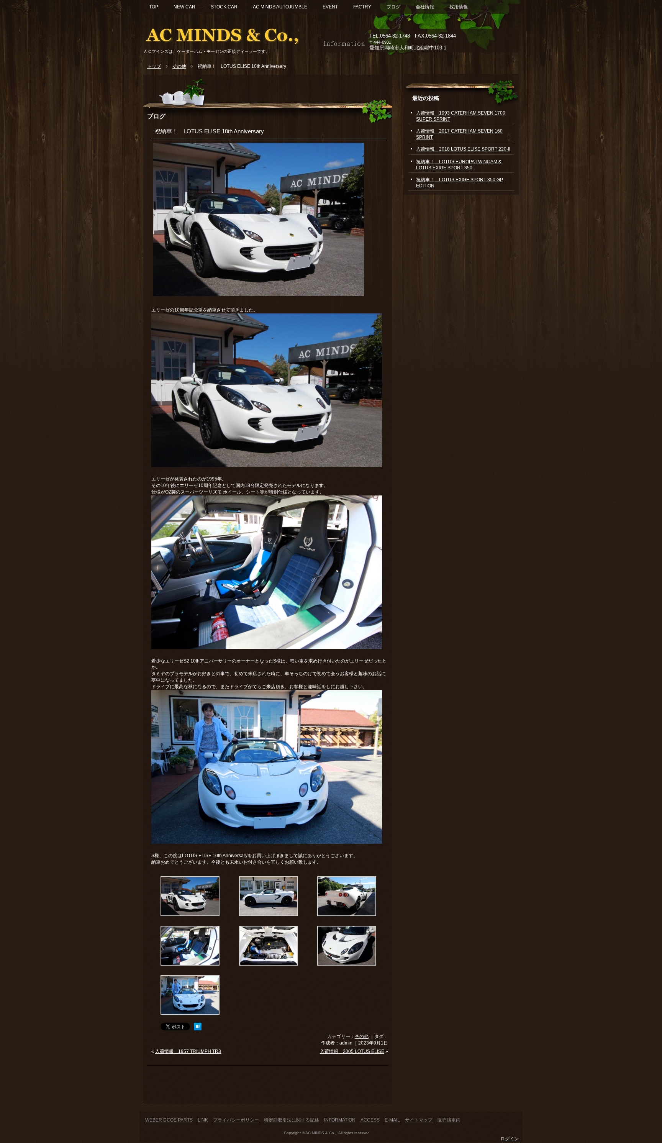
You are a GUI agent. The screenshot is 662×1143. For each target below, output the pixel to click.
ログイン (509, 1138)
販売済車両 (449, 1120)
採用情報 (458, 7)
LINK (203, 1120)
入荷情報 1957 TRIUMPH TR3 (188, 1051)
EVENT (330, 7)
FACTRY (362, 7)
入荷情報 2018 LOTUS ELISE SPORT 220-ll (463, 149)
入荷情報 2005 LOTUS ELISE (352, 1051)
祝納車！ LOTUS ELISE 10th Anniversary (209, 131)
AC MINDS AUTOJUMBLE (280, 7)
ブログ (393, 7)
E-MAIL (392, 1120)
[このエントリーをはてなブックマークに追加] (198, 1028)
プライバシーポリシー (236, 1120)
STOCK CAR (224, 7)
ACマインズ (231, 33)
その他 (362, 1036)
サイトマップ (419, 1120)
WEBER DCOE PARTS (169, 1120)
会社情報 (425, 7)
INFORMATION (340, 1120)
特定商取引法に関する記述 (291, 1120)
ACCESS (370, 1120)
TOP (153, 7)
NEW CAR (184, 7)
